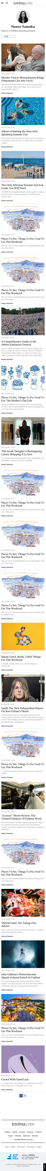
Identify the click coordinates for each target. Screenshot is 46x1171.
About (7, 1147)
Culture (38, 1132)
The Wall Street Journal (23, 1139)
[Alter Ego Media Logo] (12, 1159)
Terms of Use (21, 1147)
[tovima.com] (23, 3)
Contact (12, 1147)
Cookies (39, 1147)
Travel (10, 1136)
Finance (30, 1132)
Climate (18, 1136)
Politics (7, 1132)
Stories (35, 1136)
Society (22, 1132)
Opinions (26, 1136)
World (14, 1132)
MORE (6, 36)
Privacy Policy (31, 1147)
